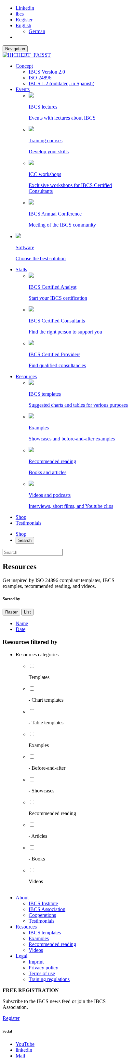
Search (25, 540)
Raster (11, 612)
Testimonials (28, 523)
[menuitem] (23, 25)
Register (24, 19)
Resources (26, 376)
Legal (21, 956)
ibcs (20, 14)
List (27, 612)
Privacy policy (43, 967)
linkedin (24, 1050)
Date (20, 629)
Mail (20, 1055)
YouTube (25, 1044)
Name (22, 623)
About (22, 897)
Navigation (15, 48)
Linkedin (25, 8)
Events (23, 89)
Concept (24, 66)
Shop (21, 517)
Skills (21, 269)
